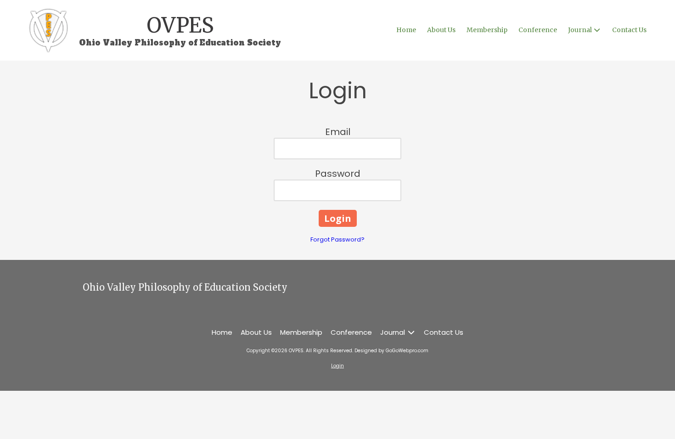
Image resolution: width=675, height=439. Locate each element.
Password (337, 173)
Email (337, 131)
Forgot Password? (337, 239)
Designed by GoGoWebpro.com (391, 350)
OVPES (180, 25)
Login (337, 365)
